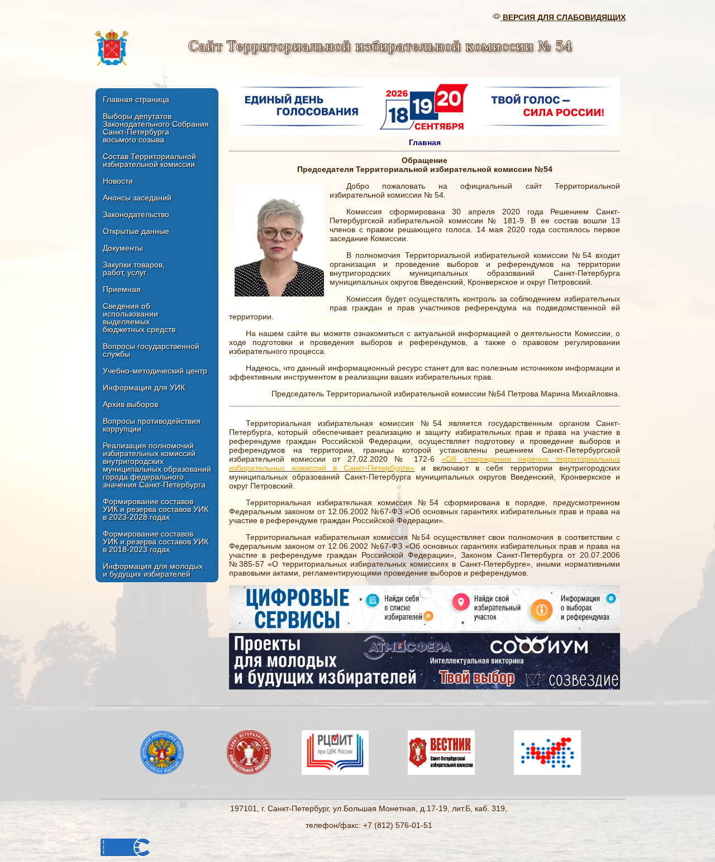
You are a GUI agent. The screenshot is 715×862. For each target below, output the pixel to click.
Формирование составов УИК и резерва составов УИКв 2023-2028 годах (155, 509)
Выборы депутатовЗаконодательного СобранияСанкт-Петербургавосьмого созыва (156, 128)
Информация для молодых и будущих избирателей (153, 570)
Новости (118, 180)
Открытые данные (136, 231)
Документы (123, 247)
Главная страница (136, 99)
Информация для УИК (144, 387)
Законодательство (136, 214)
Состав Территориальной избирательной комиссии (149, 160)
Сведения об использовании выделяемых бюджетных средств (139, 317)
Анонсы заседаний (137, 197)
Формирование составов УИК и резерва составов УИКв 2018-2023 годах (155, 541)
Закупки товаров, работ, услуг (134, 268)
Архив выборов (130, 404)
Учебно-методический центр (155, 370)
